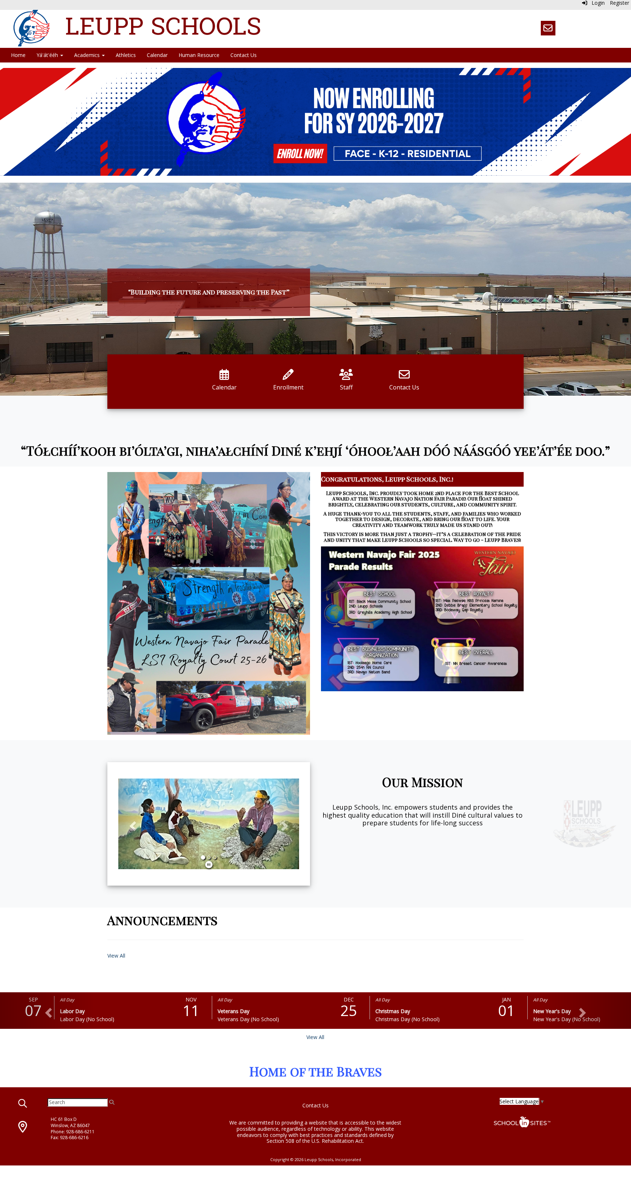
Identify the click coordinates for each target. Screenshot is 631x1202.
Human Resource (199, 55)
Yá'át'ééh (48, 55)
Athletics (126, 55)
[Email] (548, 28)
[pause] (209, 865)
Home (18, 55)
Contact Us (243, 55)
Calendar (157, 55)
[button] (131, 824)
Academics (87, 55)
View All (116, 955)
